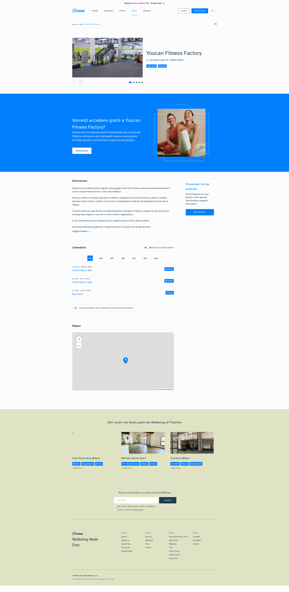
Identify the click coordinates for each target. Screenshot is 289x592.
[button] (183, 10)
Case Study (125, 544)
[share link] (215, 24)
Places (74, 24)
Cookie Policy (174, 555)
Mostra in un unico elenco (161, 247)
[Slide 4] (139, 82)
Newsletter (173, 558)
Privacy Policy (138, 510)
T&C (171, 547)
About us (148, 537)
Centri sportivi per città (178, 537)
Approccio (125, 540)
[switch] (146, 247)
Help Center (173, 540)
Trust (147, 544)
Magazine (173, 544)
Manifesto (149, 540)
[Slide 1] (130, 82)
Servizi (124, 537)
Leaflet (151, 389)
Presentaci (125, 547)
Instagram (197, 540)
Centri (81, 24)
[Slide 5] (142, 82)
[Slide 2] (134, 82)
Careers (148, 547)
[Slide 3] (136, 82)
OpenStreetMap (161, 389)
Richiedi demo (127, 551)
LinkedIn (196, 537)
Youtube (196, 544)
